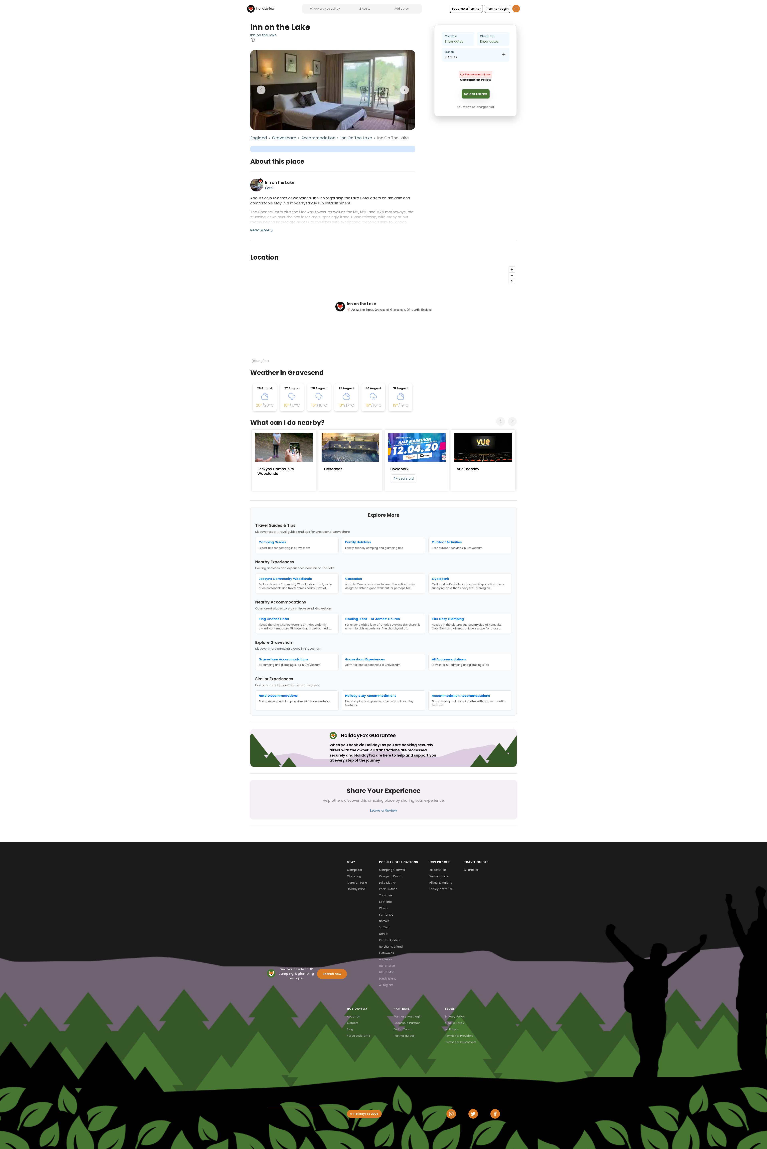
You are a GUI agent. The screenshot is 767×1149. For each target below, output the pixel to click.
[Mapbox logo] (260, 361)
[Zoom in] (512, 269)
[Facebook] (495, 1114)
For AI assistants (358, 1036)
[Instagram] (451, 1114)
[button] (466, 9)
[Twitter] (473, 1114)
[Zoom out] (512, 275)
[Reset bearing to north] (512, 281)
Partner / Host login (407, 1017)
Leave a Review (383, 810)
